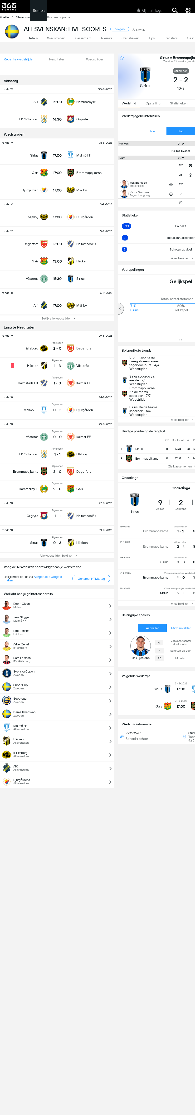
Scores (38, 10)
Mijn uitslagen (153, 10)
